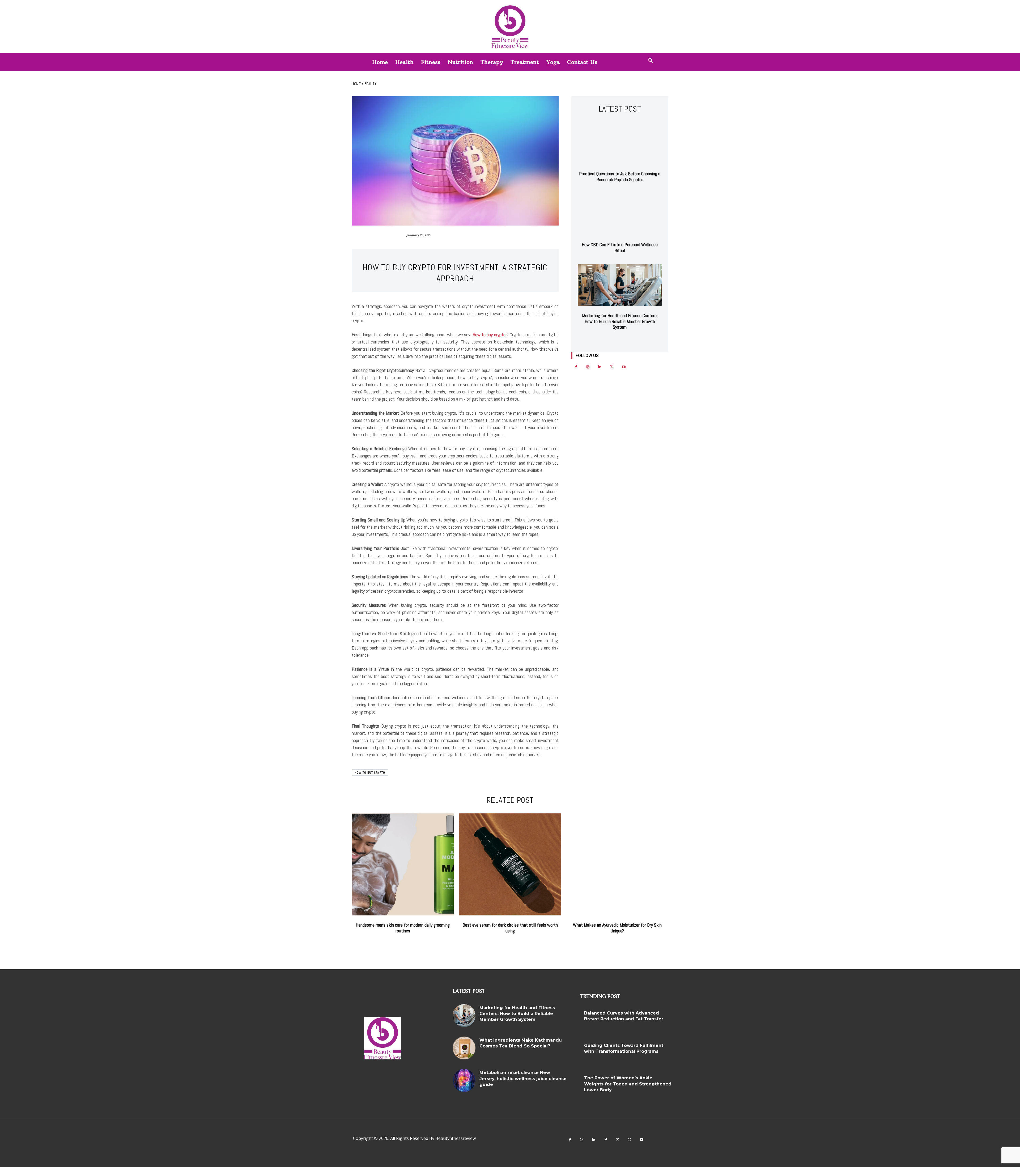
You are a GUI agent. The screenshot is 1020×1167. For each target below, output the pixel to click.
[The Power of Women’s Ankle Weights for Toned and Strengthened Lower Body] (683, 1085)
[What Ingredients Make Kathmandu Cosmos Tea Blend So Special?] (464, 1048)
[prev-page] (614, 340)
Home (356, 83)
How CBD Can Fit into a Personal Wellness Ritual (620, 247)
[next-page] (623, 340)
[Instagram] (588, 367)
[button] (650, 60)
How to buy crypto (489, 335)
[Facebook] (576, 367)
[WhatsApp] (629, 1139)
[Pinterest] (605, 1139)
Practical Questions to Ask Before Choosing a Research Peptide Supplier (619, 177)
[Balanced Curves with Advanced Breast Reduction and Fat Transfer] (683, 1020)
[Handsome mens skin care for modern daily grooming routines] (403, 864)
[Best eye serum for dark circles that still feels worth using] (510, 864)
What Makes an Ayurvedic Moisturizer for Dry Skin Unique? (617, 928)
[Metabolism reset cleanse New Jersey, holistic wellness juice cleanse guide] (464, 1080)
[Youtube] (623, 367)
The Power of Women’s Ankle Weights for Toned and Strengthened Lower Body (628, 1083)
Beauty (370, 83)
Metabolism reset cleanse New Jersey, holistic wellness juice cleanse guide (523, 1078)
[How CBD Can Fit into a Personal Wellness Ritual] (620, 214)
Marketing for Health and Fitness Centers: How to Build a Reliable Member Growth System (619, 321)
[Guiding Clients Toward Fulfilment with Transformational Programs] (683, 1053)
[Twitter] (612, 367)
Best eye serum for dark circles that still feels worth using (510, 928)
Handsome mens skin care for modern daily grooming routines (403, 928)
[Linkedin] (600, 367)
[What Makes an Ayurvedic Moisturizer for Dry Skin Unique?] (617, 864)
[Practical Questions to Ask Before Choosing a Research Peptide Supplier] (620, 143)
